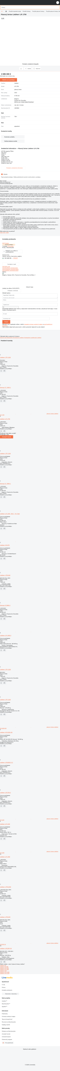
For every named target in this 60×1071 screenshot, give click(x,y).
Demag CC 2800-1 (5, 483)
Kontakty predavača (7, 990)
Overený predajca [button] (9, 244)
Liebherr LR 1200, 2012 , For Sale (10, 514)
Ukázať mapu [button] (29, 287)
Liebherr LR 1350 (5, 857)
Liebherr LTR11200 (5, 887)
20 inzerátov (10, 246)
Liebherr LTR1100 (5, 575)
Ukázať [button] (15, 258)
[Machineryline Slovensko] (10, 2)
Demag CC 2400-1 (5, 387)
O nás (3, 984)
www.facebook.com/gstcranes (10, 268)
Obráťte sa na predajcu (8, 79)
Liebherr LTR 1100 (5, 357)
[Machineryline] (6, 11)
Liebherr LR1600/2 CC (6, 762)
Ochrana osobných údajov (8, 1016)
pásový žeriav (18, 89)
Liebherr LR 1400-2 (5, 635)
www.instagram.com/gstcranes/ (10, 269)
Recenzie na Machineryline (9, 1022)
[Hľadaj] (57, 7)
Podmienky (5, 1013)
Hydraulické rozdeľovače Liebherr (32, 337)
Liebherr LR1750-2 (5, 792)
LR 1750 (16, 86)
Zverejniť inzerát (6, 436)
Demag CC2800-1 (5, 605)
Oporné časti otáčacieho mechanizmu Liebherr (12, 337)
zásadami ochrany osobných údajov (33, 324)
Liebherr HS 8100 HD (6, 732)
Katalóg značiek (6, 1024)
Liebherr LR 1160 (5, 824)
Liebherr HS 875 (4, 545)
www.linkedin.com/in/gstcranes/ (10, 270)
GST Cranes (5, 243)
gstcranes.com (6, 266)
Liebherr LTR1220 (5, 917)
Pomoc (4, 987)
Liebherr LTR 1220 (5, 669)
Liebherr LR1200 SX (6, 948)
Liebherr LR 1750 (5, 419)
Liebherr (16, 83)
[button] (57, 2)
